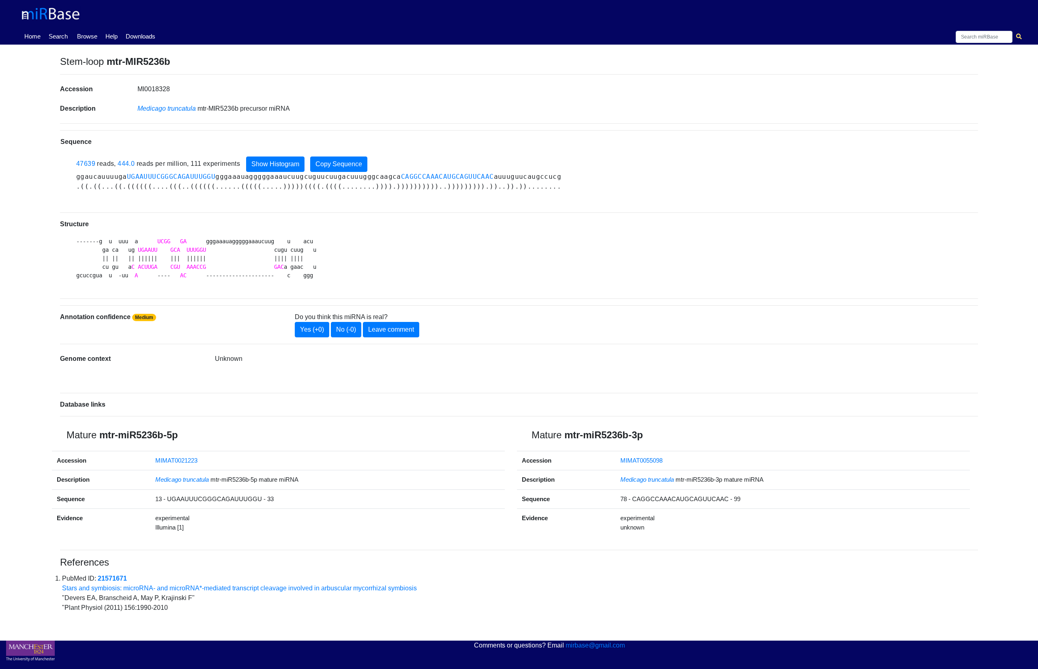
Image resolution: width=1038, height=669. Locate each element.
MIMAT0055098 (641, 460)
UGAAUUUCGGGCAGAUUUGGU (171, 176)
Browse (87, 36)
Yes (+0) (312, 329)
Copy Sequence (338, 164)
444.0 (126, 163)
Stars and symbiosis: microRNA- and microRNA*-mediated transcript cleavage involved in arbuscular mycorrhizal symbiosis (239, 588)
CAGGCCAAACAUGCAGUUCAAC (447, 176)
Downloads (140, 36)
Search (58, 36)
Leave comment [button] (391, 329)
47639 (85, 163)
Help (111, 36)
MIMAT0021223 (176, 460)
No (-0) (346, 329)
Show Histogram (275, 164)
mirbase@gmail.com (595, 645)
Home (34, 36)
